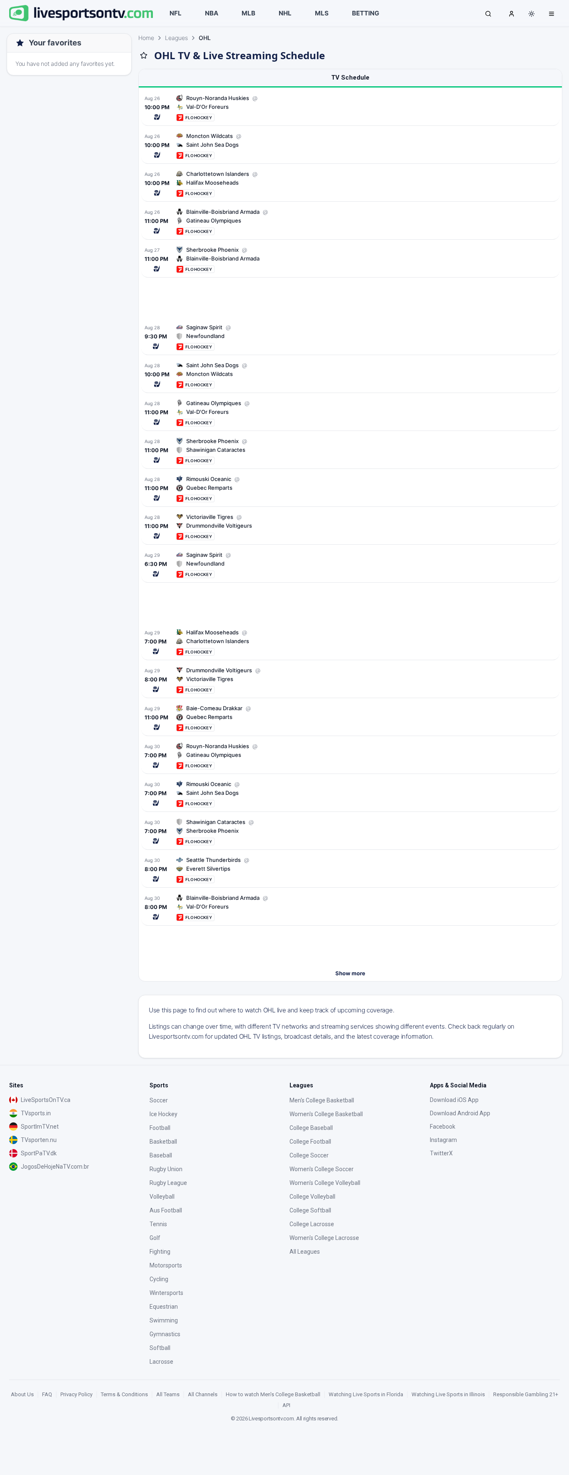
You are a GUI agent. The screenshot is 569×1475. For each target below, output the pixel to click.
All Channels (202, 1394)
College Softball (310, 1210)
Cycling (159, 1279)
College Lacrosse (311, 1224)
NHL (285, 13)
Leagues (176, 37)
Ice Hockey (163, 1114)
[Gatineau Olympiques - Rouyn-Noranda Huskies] (350, 756)
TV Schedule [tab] (350, 77)
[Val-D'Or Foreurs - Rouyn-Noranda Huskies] (350, 107)
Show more (350, 973)
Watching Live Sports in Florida (366, 1394)
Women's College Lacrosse (324, 1238)
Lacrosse (161, 1361)
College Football (310, 1141)
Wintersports (166, 1293)
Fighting (160, 1251)
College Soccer (309, 1155)
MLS (322, 13)
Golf (155, 1238)
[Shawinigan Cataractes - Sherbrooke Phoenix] (350, 450)
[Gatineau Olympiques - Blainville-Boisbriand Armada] (350, 221)
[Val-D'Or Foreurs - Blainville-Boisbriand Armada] (350, 907)
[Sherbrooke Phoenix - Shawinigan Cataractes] (350, 831)
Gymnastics (165, 1334)
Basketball (163, 1141)
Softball (160, 1348)
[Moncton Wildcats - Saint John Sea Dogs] (350, 375)
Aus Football (166, 1210)
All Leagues (304, 1251)
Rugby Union (166, 1169)
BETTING (365, 13)
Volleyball (162, 1196)
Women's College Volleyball (324, 1182)
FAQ (47, 1394)
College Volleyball (312, 1196)
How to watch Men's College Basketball (273, 1394)
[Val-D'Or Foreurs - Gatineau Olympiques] (350, 413)
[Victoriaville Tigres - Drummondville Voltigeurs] (350, 680)
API (286, 1405)
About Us (22, 1394)
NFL (176, 13)
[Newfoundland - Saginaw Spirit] (350, 337)
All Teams (168, 1394)
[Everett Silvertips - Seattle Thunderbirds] (350, 869)
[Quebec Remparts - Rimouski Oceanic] (350, 488)
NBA (211, 13)
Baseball (161, 1155)
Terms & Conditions (124, 1394)
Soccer (159, 1100)
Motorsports (166, 1265)
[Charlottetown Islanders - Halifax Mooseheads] (350, 642)
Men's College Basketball (321, 1100)
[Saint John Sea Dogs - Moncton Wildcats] (350, 145)
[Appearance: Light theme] (531, 13)
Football (160, 1127)
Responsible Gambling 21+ (525, 1394)
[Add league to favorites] (143, 55)
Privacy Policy (76, 1394)
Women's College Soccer (321, 1169)
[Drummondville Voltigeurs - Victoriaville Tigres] (350, 526)
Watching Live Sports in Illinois (448, 1394)
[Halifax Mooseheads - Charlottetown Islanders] (350, 183)
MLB (248, 13)
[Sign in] (511, 13)
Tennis (158, 1224)
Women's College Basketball (326, 1114)
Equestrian (164, 1306)
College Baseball (311, 1127)
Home (146, 37)
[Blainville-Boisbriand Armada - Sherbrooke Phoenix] (350, 259)
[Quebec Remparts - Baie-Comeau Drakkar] (350, 718)
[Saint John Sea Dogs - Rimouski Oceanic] (350, 793)
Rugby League (168, 1182)
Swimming (164, 1320)
